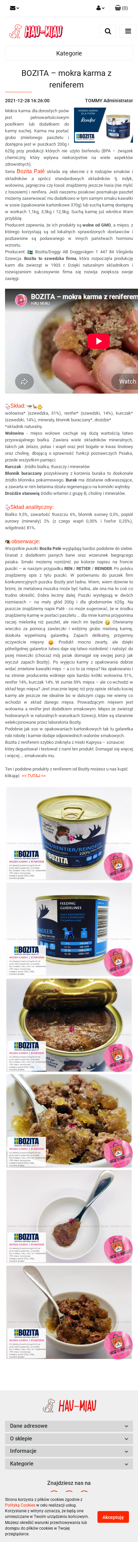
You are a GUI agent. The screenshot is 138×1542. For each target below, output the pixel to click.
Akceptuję (113, 1517)
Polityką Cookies (20, 1505)
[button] (121, 8)
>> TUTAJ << (34, 775)
